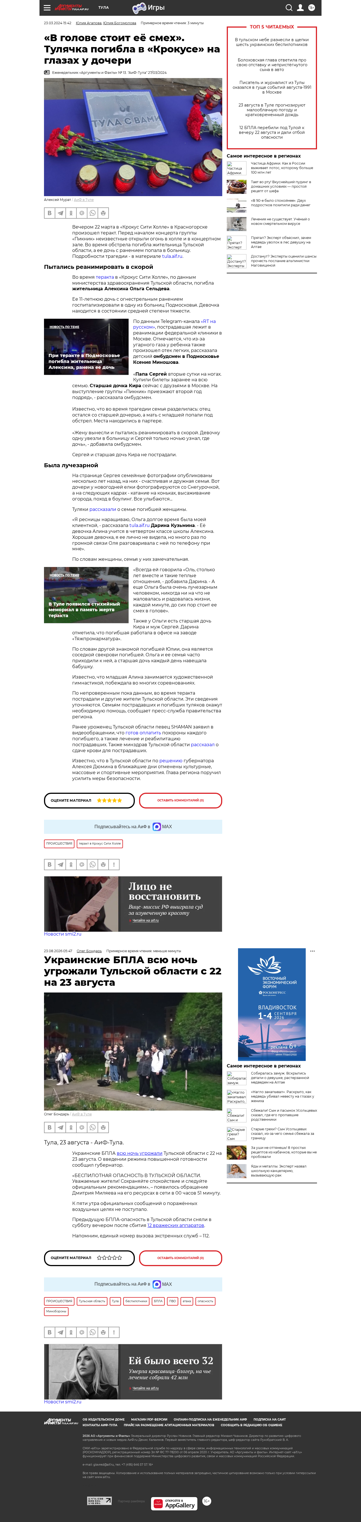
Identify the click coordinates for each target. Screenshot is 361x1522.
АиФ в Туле (84, 200)
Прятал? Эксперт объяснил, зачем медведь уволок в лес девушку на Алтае (281, 242)
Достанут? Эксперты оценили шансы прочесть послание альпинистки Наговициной (283, 260)
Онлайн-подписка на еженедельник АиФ (210, 1419)
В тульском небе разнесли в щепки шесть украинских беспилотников (272, 42)
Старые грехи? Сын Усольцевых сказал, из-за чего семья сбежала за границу (282, 1133)
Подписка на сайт (270, 1419)
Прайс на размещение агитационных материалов (169, 1425)
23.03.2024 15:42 (57, 23)
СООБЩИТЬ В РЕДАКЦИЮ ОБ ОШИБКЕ (251, 1425)
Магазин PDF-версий (149, 1419)
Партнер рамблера (131, 1501)
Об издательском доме (104, 1419)
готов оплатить (143, 732)
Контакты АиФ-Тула (100, 1425)
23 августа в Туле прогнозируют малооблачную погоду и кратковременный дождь (272, 110)
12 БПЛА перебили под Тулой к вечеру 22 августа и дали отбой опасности (272, 132)
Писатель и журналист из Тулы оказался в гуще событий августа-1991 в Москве (272, 87)
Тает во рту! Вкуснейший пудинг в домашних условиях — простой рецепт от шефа (281, 186)
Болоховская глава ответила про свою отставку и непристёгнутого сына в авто (272, 65)
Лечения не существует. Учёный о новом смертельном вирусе (280, 221)
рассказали (102, 509)
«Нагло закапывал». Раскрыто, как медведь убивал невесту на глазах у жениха (282, 1096)
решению (170, 760)
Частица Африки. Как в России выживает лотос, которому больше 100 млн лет (282, 167)
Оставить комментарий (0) (180, 800)
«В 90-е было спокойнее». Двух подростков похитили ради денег (281, 202)
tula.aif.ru (172, 256)
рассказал (203, 744)
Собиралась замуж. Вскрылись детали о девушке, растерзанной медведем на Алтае (280, 1077)
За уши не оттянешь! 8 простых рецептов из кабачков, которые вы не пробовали (284, 1152)
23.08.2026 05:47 (58, 951)
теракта (105, 277)
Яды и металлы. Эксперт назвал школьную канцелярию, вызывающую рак (279, 1170)
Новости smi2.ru (63, 934)
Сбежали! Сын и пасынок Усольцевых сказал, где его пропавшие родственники (284, 1115)
